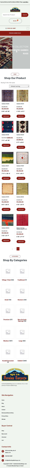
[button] (27, 28)
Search (25, 15)
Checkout (4, 437)
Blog (3, 403)
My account (4, 433)
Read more (21, 116)
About (3, 406)
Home (3, 400)
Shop (3, 430)
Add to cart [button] (6, 116)
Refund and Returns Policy (8, 412)
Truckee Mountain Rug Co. (14, 465)
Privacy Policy (5, 416)
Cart (3, 440)
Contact (3, 409)
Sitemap (3, 419)
